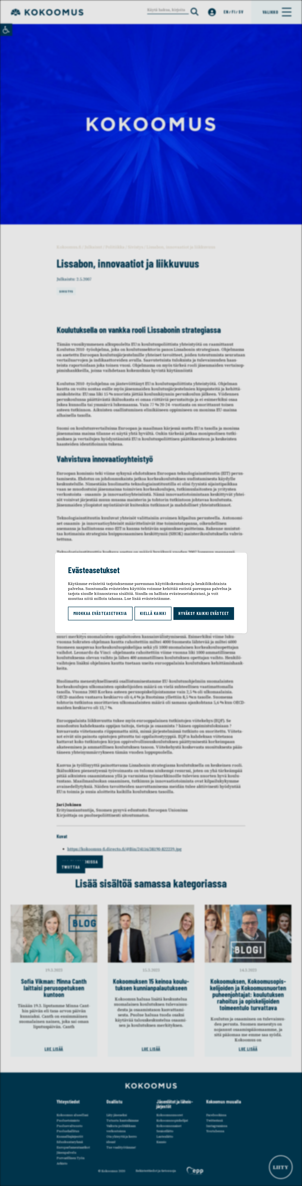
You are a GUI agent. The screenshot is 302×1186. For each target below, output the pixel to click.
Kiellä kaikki (153, 613)
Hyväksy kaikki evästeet (203, 613)
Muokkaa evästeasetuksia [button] (100, 613)
